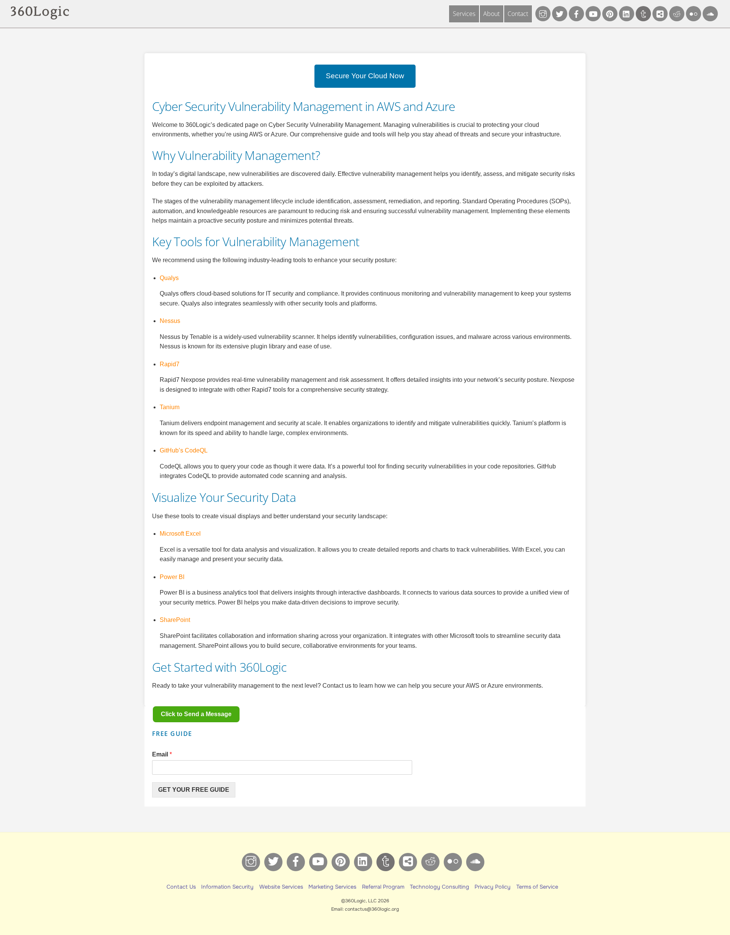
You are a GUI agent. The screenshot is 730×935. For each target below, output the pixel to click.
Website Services (281, 886)
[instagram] (543, 13)
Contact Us (181, 886)
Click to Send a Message (196, 714)
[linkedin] (626, 13)
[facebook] (576, 13)
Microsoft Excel (180, 533)
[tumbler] (643, 13)
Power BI (172, 577)
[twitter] (559, 13)
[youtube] (593, 13)
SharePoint (175, 620)
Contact (518, 13)
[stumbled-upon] (710, 13)
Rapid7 (169, 364)
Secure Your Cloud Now (365, 76)
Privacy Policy (492, 886)
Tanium (169, 407)
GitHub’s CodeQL (184, 450)
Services (464, 13)
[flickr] (693, 13)
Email (162, 754)
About (491, 13)
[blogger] (660, 13)
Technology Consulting (439, 886)
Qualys (169, 278)
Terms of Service (537, 886)
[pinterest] (609, 13)
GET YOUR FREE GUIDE (193, 789)
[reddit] (676, 13)
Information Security (227, 886)
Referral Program (383, 886)
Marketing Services (332, 886)
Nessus (170, 321)
